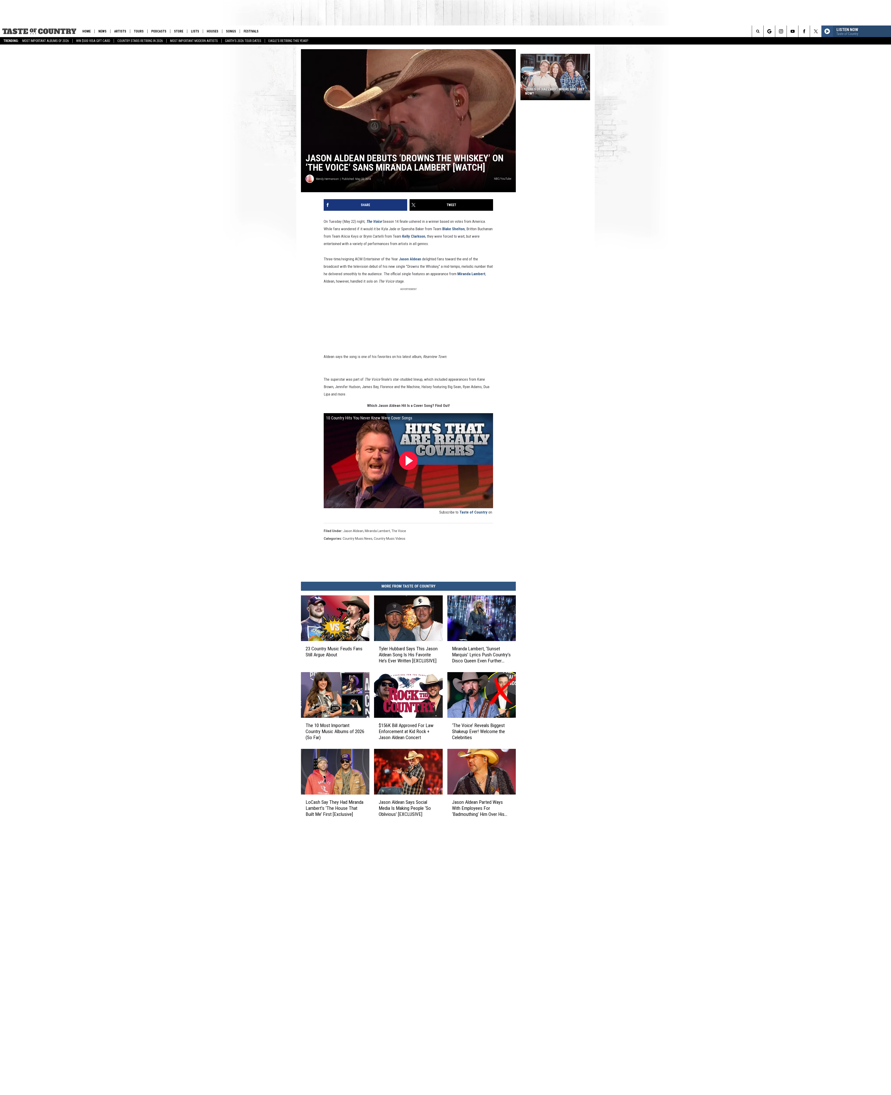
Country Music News (357, 538)
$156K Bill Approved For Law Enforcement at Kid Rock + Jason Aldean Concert (406, 731)
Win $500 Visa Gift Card (93, 41)
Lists (195, 31)
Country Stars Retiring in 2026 (140, 41)
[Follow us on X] (815, 31)
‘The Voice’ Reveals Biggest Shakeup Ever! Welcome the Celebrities (478, 731)
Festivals (251, 31)
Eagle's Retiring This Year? (288, 41)
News (102, 31)
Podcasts (158, 31)
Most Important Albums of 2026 (45, 41)
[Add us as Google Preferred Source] (769, 31)
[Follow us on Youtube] (792, 31)
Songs (231, 31)
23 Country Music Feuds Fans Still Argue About (334, 652)
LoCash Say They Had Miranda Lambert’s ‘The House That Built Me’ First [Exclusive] (334, 808)
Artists (120, 31)
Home (86, 31)
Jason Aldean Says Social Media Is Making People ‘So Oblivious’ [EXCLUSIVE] (405, 808)
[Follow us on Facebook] (804, 31)
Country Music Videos (389, 538)
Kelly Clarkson (413, 236)
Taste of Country (473, 512)
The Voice (374, 221)
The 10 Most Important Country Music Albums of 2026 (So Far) (335, 731)
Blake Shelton (453, 229)
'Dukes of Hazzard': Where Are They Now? (554, 91)
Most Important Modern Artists (194, 41)
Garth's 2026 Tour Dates (243, 41)
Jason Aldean (410, 259)
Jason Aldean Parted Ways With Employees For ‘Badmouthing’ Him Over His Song (478, 808)
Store (178, 31)
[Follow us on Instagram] (781, 31)
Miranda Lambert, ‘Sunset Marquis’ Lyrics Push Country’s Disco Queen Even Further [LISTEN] (481, 655)
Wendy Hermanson (327, 179)
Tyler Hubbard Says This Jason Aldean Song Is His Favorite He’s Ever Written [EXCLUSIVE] (408, 655)
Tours (139, 31)
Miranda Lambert (471, 273)
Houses (212, 31)
